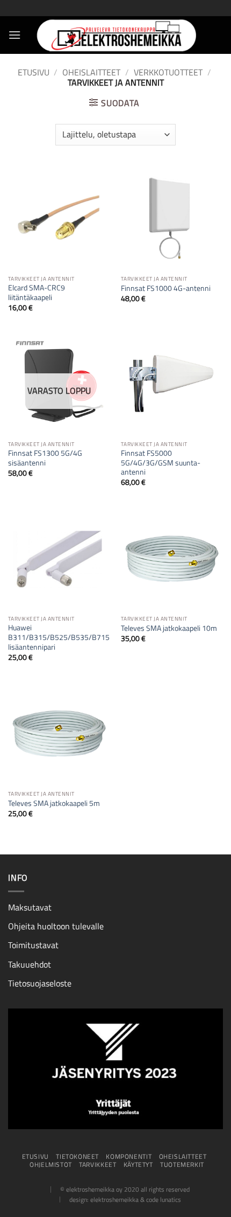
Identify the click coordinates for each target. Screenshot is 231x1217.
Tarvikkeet (97, 1164)
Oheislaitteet (91, 72)
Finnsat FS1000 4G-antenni (166, 289)
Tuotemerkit (182, 1164)
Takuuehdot (29, 964)
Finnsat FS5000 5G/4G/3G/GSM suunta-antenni (160, 463)
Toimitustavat (33, 944)
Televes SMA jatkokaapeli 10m (169, 629)
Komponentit (128, 1156)
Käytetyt (138, 1164)
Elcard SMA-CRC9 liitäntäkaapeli (36, 292)
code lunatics (163, 1199)
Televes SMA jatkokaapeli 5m (54, 804)
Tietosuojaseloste (39, 983)
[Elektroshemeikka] (115, 35)
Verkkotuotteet (168, 72)
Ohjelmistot (51, 1164)
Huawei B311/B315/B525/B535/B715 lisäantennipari (59, 637)
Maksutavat (30, 907)
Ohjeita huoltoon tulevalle (56, 926)
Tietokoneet (77, 1156)
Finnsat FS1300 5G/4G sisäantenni (45, 458)
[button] (14, 35)
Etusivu (33, 72)
